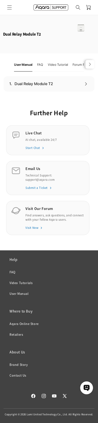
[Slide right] (89, 64)
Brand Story (19, 365)
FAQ (12, 272)
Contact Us (18, 375)
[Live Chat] (86, 387)
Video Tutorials (21, 283)
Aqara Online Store (24, 324)
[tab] (23, 65)
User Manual (19, 293)
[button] (9, 7)
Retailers (16, 334)
